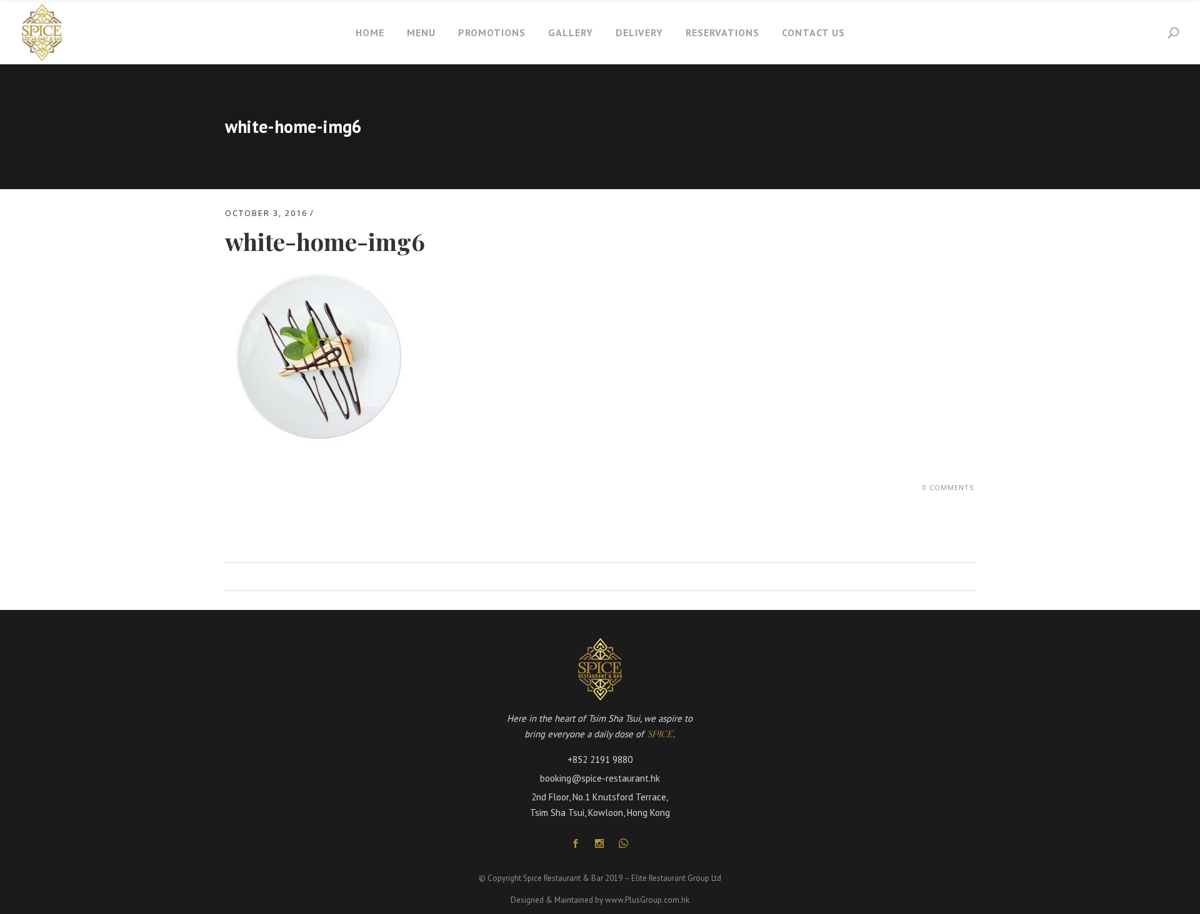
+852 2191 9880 (600, 759)
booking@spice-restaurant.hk (600, 778)
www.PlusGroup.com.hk (647, 900)
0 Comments (948, 487)
